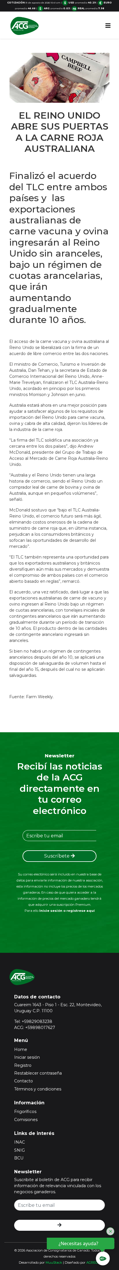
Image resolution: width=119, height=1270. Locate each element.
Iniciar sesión (27, 1057)
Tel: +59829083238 (33, 1021)
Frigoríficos (25, 1111)
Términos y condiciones (37, 1089)
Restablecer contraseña (38, 1073)
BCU (18, 1158)
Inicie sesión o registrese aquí (67, 911)
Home (20, 1049)
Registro (22, 1065)
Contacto (23, 1081)
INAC (19, 1142)
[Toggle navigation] (108, 25)
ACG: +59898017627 (34, 1027)
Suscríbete (57, 856)
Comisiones (26, 1119)
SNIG (19, 1150)
